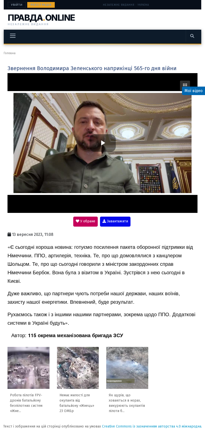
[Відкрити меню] (13, 36)
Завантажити (117, 221)
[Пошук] (192, 36)
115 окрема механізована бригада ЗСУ (75, 335)
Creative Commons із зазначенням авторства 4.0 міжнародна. (152, 426)
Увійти (16, 4)
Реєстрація (41, 4)
